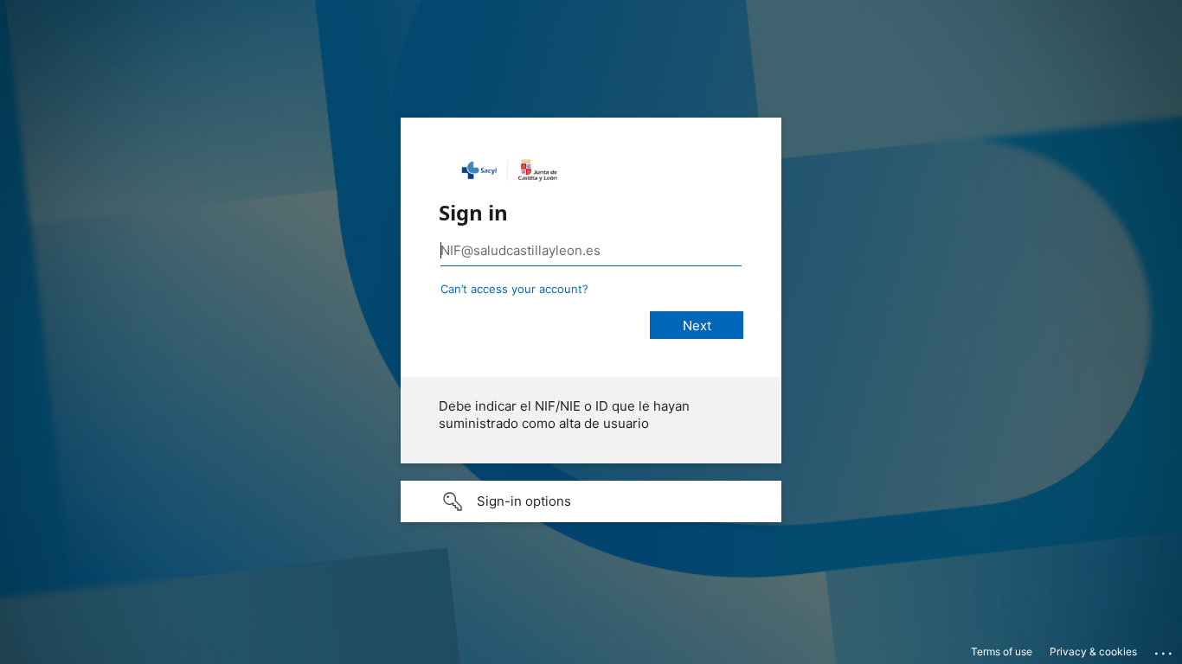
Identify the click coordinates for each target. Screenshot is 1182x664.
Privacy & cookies (1093, 651)
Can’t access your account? (514, 289)
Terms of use (1001, 651)
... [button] (1164, 649)
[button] (591, 501)
